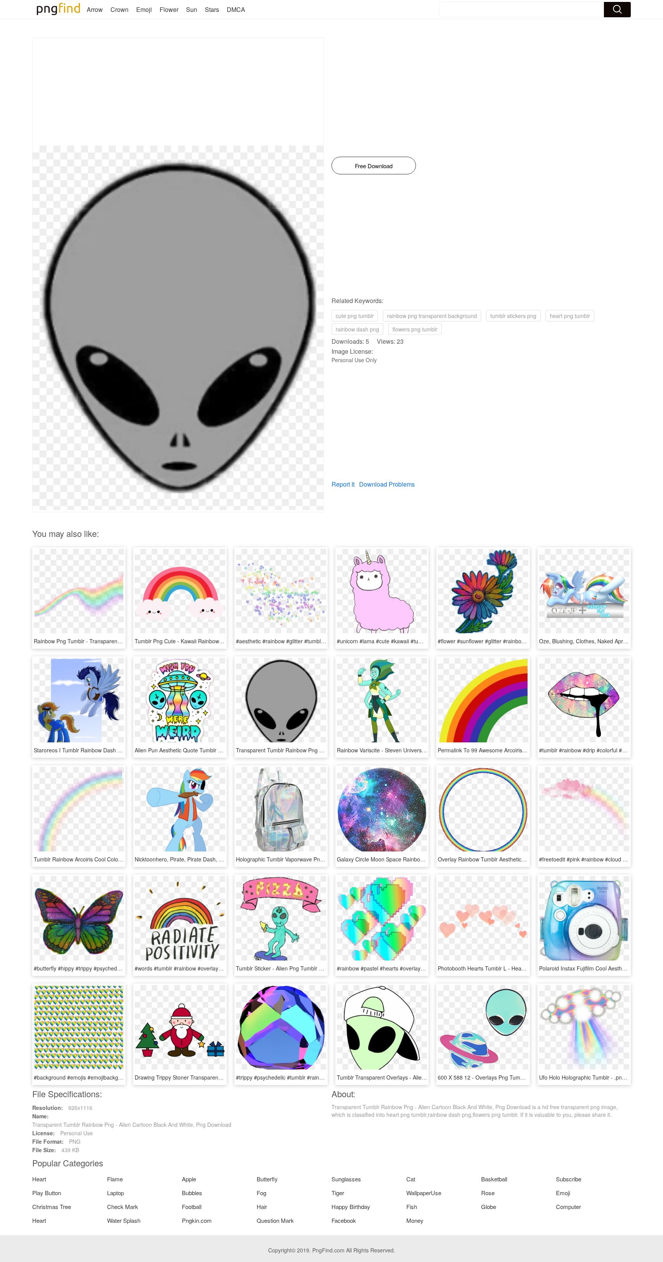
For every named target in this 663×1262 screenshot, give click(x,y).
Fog (261, 1193)
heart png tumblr (570, 316)
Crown (119, 9)
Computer (568, 1206)
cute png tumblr (355, 316)
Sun (191, 9)
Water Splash (123, 1220)
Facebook (344, 1220)
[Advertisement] (178, 92)
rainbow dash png (357, 329)
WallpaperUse (423, 1193)
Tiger (338, 1193)
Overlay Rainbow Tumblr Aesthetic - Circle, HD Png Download (513, 859)
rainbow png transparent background (432, 316)
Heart (39, 1179)
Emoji (144, 9)
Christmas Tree (51, 1206)
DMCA (236, 9)
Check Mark (122, 1206)
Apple (189, 1179)
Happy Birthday (351, 1206)
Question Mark (275, 1220)
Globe (488, 1206)
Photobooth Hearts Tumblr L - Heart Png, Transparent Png (509, 968)
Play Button (46, 1193)
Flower (169, 9)
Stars (212, 9)
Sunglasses (346, 1179)
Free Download (374, 166)
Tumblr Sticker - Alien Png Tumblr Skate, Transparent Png (306, 968)
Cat (410, 1179)
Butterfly (267, 1179)
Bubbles (192, 1193)
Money (415, 1220)
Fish (411, 1206)
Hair (262, 1206)
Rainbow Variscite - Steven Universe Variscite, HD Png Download (415, 750)
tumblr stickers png (513, 316)
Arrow (95, 9)
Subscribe (568, 1179)
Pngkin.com (197, 1220)
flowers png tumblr (415, 329)
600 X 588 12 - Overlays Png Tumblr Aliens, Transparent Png (512, 1077)
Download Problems (387, 484)
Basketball (494, 1179)
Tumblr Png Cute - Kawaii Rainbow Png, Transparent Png (204, 641)
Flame (115, 1179)
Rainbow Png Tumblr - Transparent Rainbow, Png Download (107, 641)
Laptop (115, 1193)
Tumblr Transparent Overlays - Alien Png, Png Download (405, 1077)
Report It (343, 484)
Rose (488, 1193)
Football (191, 1206)
